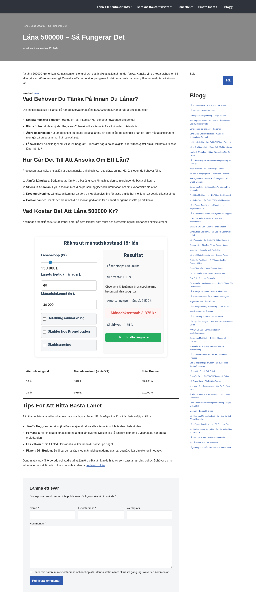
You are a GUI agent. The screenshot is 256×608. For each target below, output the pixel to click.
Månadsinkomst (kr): (58, 293)
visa (36, 93)
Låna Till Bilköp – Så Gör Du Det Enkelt (206, 317)
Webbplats (133, 508)
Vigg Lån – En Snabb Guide (201, 411)
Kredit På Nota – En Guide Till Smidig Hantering (210, 200)
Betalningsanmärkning (66, 318)
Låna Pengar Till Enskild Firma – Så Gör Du (208, 291)
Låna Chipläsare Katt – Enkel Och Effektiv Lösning (211, 147)
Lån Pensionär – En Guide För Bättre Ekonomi (209, 240)
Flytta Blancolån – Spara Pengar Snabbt (206, 268)
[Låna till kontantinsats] (38, 6)
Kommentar (38, 523)
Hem (25, 25)
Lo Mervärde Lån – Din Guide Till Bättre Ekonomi (210, 142)
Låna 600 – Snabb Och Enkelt (202, 371)
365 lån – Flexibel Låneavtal (201, 311)
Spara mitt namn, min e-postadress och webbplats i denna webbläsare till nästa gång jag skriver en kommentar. (101, 572)
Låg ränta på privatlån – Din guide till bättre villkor (210, 447)
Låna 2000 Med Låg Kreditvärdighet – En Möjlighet (211, 213)
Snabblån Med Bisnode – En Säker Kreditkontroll (210, 195)
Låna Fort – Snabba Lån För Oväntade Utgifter (209, 296)
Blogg (228, 7)
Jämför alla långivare (133, 337)
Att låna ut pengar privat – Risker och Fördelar (209, 174)
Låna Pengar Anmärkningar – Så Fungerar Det (209, 424)
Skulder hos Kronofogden (69, 331)
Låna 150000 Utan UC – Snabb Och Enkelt (208, 105)
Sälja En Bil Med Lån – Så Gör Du (204, 302)
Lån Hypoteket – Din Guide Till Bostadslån (207, 437)
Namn (34, 508)
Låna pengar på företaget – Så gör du (205, 129)
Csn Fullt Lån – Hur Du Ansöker (203, 278)
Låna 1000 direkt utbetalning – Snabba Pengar (209, 255)
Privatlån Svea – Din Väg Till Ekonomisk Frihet (209, 376)
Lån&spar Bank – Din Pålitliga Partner (205, 381)
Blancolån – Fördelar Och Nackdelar (205, 250)
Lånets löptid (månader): (61, 274)
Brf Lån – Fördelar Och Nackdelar (204, 442)
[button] (131, 6)
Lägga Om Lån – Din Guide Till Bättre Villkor (208, 273)
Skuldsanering (59, 344)
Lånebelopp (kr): (54, 255)
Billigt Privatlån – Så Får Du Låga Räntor (207, 169)
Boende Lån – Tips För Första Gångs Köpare (209, 245)
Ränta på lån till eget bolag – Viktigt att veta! (208, 116)
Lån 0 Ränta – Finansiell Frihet (202, 111)
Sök (192, 73)
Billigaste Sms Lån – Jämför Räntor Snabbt (208, 227)
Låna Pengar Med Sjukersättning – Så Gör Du (209, 307)
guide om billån (95, 465)
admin (29, 48)
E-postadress (87, 508)
